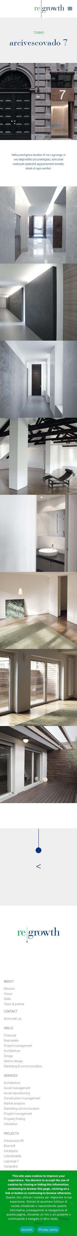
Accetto (27, 1229)
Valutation (11, 1124)
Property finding (14, 1119)
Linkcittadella (12, 1156)
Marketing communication (22, 1108)
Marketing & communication (23, 1066)
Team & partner (14, 1004)
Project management (18, 1045)
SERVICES (11, 1075)
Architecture (12, 1051)
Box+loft (9, 1146)
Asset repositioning (17, 1093)
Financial (10, 1035)
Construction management (22, 1098)
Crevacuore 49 (14, 1140)
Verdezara (11, 1151)
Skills (7, 999)
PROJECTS (11, 1133)
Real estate (11, 1040)
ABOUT (9, 981)
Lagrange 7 (11, 1161)
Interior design (13, 1061)
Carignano (11, 1166)
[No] (72, 1203)
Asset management (17, 1088)
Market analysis (14, 1103)
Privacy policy (48, 1229)
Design (8, 1056)
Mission (9, 988)
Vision (8, 994)
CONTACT (11, 1011)
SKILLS (8, 1028)
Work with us (12, 1018)
